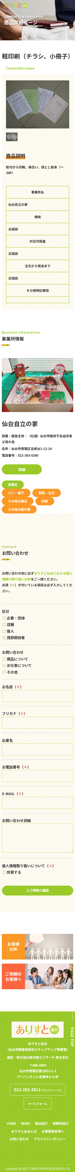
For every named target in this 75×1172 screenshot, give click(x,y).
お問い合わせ (19, 1138)
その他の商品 (17, 501)
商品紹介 (41, 1123)
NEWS (25, 1123)
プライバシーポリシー (50, 1138)
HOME (11, 1123)
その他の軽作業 (19, 509)
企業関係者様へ (53, 1131)
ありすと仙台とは (24, 1131)
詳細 (21, 469)
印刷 (45, 501)
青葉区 (13, 484)
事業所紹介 (61, 1123)
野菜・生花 (47, 492)
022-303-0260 (28, 455)
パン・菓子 (16, 492)
